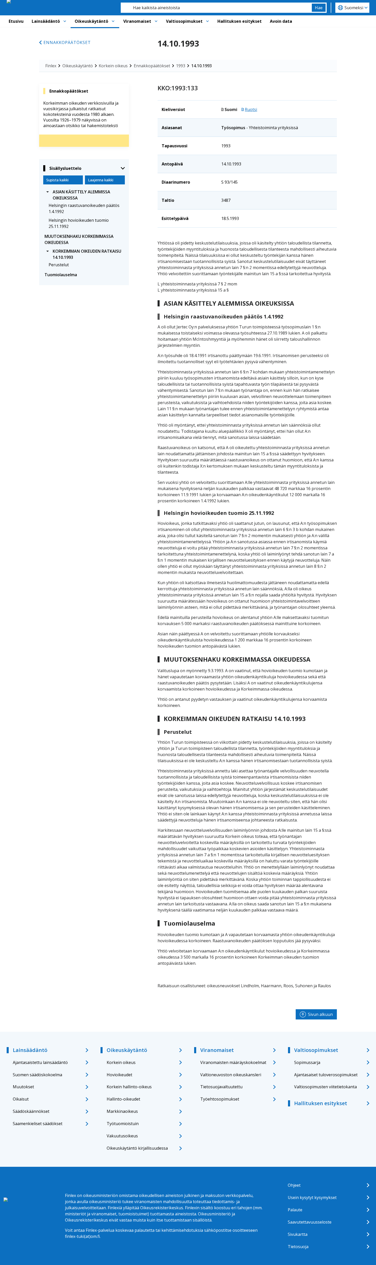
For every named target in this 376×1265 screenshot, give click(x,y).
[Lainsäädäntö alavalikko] (65, 21)
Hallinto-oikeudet (123, 1099)
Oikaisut (21, 1099)
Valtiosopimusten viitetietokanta (325, 1087)
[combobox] (216, 8)
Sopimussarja (307, 1062)
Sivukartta (297, 1234)
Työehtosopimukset (219, 1099)
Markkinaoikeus (122, 1111)
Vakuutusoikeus (122, 1136)
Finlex (50, 66)
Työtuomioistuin (123, 1123)
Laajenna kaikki (100, 179)
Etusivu (16, 21)
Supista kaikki (57, 179)
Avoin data (281, 21)
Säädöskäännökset (31, 1111)
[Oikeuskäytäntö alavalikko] (113, 21)
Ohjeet (294, 1185)
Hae (319, 7)
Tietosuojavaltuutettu (221, 1087)
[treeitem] (84, 195)
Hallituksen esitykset (239, 21)
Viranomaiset (137, 21)
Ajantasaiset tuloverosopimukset (326, 1075)
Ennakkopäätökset (67, 42)
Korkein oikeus (113, 66)
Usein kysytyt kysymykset (312, 1197)
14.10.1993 (201, 66)
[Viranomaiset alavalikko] (156, 21)
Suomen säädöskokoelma (37, 1075)
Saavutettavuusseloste (309, 1222)
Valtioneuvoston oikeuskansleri (230, 1075)
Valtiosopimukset (184, 21)
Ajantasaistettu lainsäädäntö (40, 1062)
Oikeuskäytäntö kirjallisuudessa (137, 1148)
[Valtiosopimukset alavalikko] (207, 21)
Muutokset (23, 1087)
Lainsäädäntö (46, 21)
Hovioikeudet (119, 1075)
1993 (180, 66)
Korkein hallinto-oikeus (129, 1087)
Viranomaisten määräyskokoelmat (233, 1062)
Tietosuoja (298, 1246)
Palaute (295, 1210)
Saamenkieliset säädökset (37, 1123)
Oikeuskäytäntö (91, 21)
